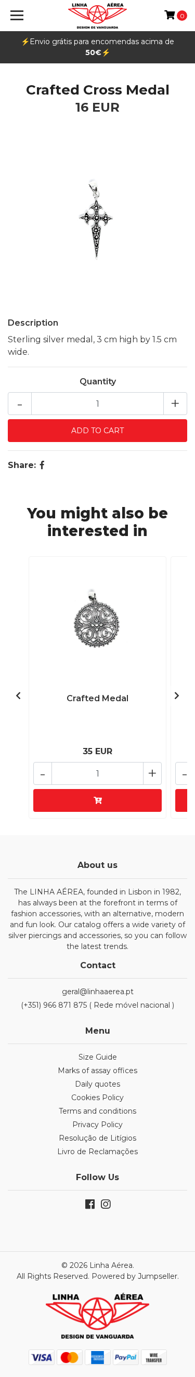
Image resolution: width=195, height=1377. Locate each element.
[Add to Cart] (97, 800)
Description (33, 323)
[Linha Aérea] (98, 15)
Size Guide (98, 1057)
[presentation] (18, 696)
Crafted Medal (97, 698)
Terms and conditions (97, 1111)
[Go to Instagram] (105, 1206)
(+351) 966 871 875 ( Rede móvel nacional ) (97, 1005)
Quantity (98, 381)
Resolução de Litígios (97, 1138)
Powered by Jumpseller (134, 1276)
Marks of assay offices (97, 1070)
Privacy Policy (97, 1124)
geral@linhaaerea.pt (98, 991)
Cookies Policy (97, 1097)
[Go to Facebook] (90, 1206)
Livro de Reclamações (97, 1151)
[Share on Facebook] (42, 465)
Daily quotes (97, 1084)
